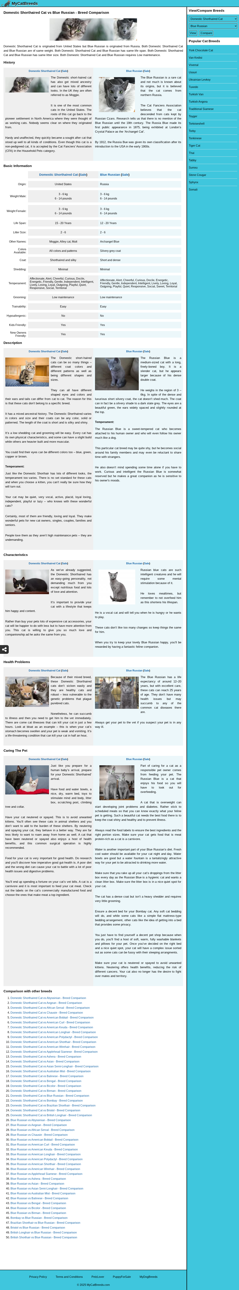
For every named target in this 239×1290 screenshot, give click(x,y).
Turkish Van (196, 94)
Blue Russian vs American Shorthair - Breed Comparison (45, 1164)
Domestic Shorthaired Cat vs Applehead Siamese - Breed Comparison (54, 1051)
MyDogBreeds (148, 1276)
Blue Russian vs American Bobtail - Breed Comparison (44, 1139)
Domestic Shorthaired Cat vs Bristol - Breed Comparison (45, 1110)
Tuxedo (193, 86)
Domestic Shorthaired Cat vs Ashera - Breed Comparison (45, 1056)
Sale (64, 70)
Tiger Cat (194, 145)
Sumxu (193, 167)
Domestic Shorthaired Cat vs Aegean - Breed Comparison (46, 1002)
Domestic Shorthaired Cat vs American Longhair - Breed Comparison (53, 1032)
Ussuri (193, 72)
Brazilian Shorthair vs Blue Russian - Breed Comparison (45, 1222)
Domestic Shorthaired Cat (44, 70)
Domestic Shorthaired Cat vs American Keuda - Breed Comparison (51, 1027)
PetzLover (98, 1276)
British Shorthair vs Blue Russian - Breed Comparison (43, 1237)
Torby (192, 130)
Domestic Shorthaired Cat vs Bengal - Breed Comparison (45, 1081)
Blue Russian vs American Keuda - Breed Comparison (44, 1149)
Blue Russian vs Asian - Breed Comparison (37, 1183)
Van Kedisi (195, 57)
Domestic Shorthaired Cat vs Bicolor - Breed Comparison (45, 1085)
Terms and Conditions (69, 1276)
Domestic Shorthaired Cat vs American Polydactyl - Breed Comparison (54, 1037)
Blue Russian (134, 70)
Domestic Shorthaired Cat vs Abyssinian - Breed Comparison (48, 998)
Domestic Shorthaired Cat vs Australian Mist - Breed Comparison (50, 1071)
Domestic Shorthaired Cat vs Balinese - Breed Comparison (46, 1076)
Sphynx (193, 182)
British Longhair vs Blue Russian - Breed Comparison (43, 1232)
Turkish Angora (198, 101)
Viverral (193, 65)
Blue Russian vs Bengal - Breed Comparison (38, 1203)
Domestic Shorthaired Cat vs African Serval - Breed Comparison (50, 1007)
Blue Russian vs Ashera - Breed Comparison (38, 1178)
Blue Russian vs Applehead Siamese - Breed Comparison (46, 1173)
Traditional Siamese (201, 108)
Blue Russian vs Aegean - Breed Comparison (38, 1125)
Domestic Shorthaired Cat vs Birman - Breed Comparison (45, 1090)
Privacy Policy (38, 1276)
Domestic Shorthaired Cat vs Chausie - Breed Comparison (46, 1012)
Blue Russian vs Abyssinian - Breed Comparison (40, 1120)
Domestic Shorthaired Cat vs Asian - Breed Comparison (44, 1061)
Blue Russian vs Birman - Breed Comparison (38, 1212)
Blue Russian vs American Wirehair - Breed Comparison (45, 1169)
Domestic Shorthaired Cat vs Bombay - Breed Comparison (46, 1100)
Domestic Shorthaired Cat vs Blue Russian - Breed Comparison (49, 1095)
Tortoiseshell (197, 123)
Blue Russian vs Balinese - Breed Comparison (39, 1198)
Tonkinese (195, 138)
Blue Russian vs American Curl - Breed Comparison (42, 1144)
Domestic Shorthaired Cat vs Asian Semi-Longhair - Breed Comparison (54, 1066)
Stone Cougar (197, 174)
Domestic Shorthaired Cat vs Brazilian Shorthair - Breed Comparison (53, 1105)
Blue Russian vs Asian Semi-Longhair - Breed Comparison (46, 1188)
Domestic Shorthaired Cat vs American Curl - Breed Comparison (50, 1022)
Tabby (192, 160)
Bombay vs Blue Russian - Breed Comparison (39, 1217)
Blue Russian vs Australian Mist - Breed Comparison (42, 1193)
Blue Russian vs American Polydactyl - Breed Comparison (46, 1159)
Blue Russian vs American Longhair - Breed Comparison (45, 1154)
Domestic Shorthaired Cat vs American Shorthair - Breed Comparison (53, 1041)
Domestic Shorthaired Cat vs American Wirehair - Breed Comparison (52, 1046)
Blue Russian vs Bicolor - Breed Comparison (38, 1208)
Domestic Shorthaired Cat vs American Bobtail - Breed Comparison (52, 1017)
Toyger (193, 116)
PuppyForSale (122, 1276)
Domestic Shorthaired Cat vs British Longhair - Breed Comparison (51, 1115)
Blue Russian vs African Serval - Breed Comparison (42, 1129)
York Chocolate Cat (201, 50)
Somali (193, 189)
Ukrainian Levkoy (199, 79)
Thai (191, 152)
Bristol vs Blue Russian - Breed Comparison (37, 1227)
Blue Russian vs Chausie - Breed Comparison (39, 1134)
